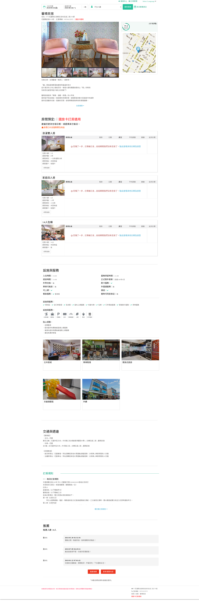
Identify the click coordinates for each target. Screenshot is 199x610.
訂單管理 (134, 1)
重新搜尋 (127, 7)
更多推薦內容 (108, 572)
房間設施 (47, 168)
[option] (62, 350)
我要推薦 (93, 572)
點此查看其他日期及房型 (130, 146)
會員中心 (124, 1)
